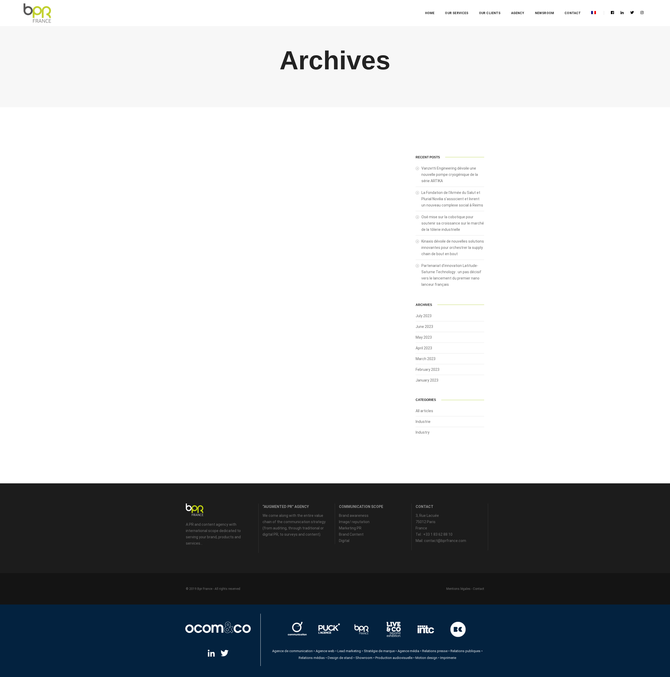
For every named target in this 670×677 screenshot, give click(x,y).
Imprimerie (448, 658)
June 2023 (424, 326)
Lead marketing (349, 651)
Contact (573, 13)
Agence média (408, 651)
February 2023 (427, 369)
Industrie (423, 421)
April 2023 (424, 348)
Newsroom (544, 13)
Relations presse (435, 651)
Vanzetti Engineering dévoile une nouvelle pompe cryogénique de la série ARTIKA (449, 174)
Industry (422, 432)
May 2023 (424, 337)
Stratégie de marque (379, 651)
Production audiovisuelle (393, 658)
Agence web (325, 651)
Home (430, 13)
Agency (517, 13)
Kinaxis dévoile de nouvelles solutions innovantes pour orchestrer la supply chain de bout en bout (452, 247)
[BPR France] (37, 13)
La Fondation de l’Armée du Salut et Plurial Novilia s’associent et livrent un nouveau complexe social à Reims (452, 199)
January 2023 (427, 380)
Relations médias (312, 658)
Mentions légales (458, 589)
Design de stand (340, 658)
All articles (424, 411)
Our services (456, 13)
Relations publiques (465, 651)
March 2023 (426, 359)
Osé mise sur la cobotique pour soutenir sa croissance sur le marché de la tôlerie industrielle (452, 223)
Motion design (426, 658)
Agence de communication (292, 651)
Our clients (490, 13)
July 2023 (424, 316)
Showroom (363, 658)
